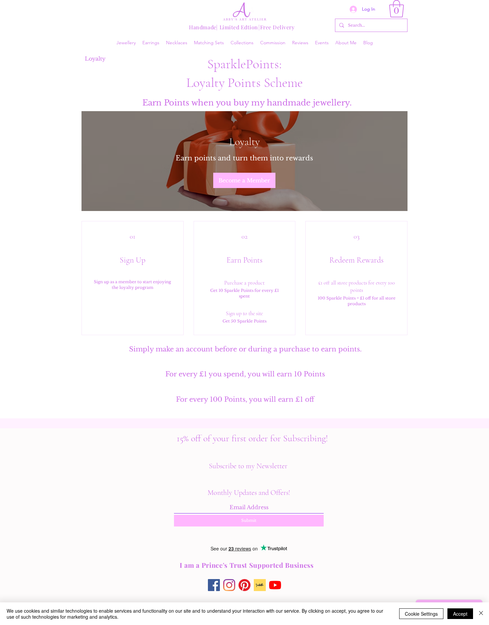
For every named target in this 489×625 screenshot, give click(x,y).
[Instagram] (229, 585)
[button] (396, 8)
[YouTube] (275, 585)
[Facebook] (214, 585)
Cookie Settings (421, 613)
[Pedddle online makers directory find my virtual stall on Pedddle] (260, 585)
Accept (460, 613)
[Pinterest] (244, 585)
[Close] (481, 614)
